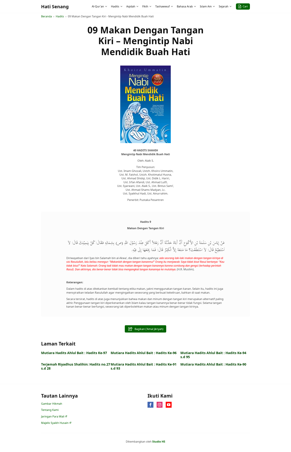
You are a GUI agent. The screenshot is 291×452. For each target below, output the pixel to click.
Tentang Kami (50, 410)
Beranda (46, 16)
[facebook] (150, 405)
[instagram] (160, 405)
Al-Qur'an (98, 6)
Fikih (145, 6)
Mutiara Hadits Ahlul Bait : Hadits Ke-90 (213, 364)
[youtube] (169, 405)
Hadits (115, 6)
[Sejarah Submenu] (230, 6)
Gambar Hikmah (51, 403)
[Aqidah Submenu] (137, 6)
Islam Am (206, 6)
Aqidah (130, 6)
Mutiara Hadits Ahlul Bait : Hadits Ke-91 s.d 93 (143, 366)
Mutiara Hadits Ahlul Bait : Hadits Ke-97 (74, 353)
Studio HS (158, 441)
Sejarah (223, 6)
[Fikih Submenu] (150, 6)
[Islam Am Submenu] (214, 6)
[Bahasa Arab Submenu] (195, 6)
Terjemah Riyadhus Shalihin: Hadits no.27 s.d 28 (75, 366)
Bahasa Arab (185, 6)
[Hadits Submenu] (121, 6)
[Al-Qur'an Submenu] (106, 6)
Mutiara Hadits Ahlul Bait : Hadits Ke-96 (143, 353)
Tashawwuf (162, 6)
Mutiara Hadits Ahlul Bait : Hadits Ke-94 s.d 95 (213, 355)
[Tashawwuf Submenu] (172, 6)
